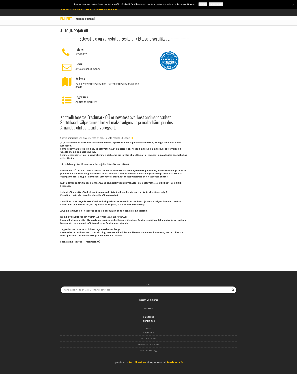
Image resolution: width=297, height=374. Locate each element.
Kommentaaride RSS (148, 344)
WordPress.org (148, 350)
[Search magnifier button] (233, 290)
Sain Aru (203, 4)
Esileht (66, 18)
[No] (293, 4)
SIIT (133, 137)
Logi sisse (148, 332)
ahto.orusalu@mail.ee (88, 69)
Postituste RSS (149, 338)
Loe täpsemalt (216, 4)
